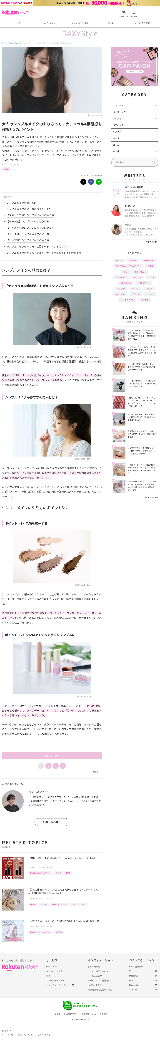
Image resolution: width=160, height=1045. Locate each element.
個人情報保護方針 (70, 1014)
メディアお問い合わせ (98, 971)
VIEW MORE (151, 242)
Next (96, 771)
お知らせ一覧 (94, 966)
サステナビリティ (45, 1035)
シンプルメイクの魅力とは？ (23, 202)
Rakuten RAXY (16, 12)
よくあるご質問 (142, 23)
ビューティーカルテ (55, 980)
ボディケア (118, 125)
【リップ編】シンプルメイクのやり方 (28, 240)
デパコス (135, 294)
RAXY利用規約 (95, 985)
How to (6, 169)
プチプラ (121, 288)
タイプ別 (145, 299)
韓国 (125, 271)
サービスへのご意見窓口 (99, 980)
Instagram (133, 976)
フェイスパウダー (78, 904)
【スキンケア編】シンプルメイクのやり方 (30, 215)
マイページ (51, 976)
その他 (116, 151)
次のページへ (51, 755)
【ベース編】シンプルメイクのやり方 (28, 221)
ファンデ (150, 294)
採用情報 (103, 1014)
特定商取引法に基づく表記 (100, 990)
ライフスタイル (127, 299)
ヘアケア (117, 131)
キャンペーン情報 (80, 23)
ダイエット (120, 294)
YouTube (133, 990)
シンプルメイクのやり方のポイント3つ (28, 209)
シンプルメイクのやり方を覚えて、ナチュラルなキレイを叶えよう (44, 253)
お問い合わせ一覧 (25, 1035)
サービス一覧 (7, 1035)
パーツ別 (135, 288)
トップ (17, 23)
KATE (68, 873)
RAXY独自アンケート (59, 904)
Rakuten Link (135, 985)
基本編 (150, 266)
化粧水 (149, 288)
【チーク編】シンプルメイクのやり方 (28, 234)
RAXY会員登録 (136, 966)
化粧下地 (59, 932)
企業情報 (56, 1014)
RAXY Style (49, 23)
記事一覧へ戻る (52, 822)
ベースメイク (15, 165)
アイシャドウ (121, 277)
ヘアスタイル (125, 283)
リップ (58, 873)
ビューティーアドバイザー (58, 985)
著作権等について (89, 1014)
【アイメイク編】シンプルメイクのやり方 (30, 228)
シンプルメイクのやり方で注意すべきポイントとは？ (36, 246)
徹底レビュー (140, 271)
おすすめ (44, 904)
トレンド (137, 277)
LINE (131, 980)
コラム (116, 144)
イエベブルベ (144, 283)
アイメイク (118, 118)
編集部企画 (149, 260)
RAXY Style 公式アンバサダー (40, 873)
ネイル (116, 138)
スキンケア (118, 105)
